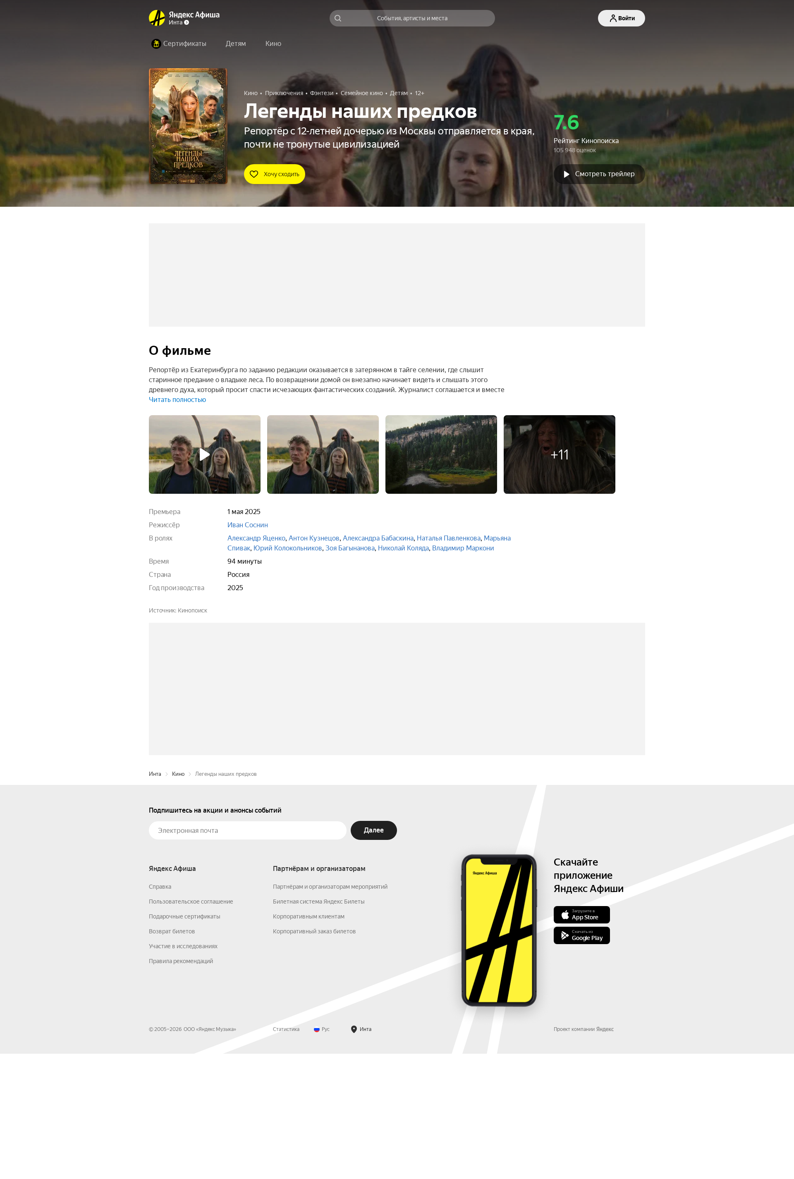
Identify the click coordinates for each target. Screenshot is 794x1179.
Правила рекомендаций (181, 1086)
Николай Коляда (403, 548)
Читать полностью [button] (177, 400)
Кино (178, 899)
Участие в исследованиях (183, 1071)
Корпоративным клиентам (308, 1041)
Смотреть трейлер (605, 174)
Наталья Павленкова (449, 538)
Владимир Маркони (463, 548)
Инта (155, 899)
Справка (160, 1012)
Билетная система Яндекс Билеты (319, 1027)
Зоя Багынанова (350, 548)
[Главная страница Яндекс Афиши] (157, 18)
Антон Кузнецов (314, 538)
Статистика (286, 1154)
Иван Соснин (247, 525)
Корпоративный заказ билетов (314, 1056)
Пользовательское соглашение (191, 1027)
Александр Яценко (256, 538)
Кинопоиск (192, 610)
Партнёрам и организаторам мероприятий (330, 1012)
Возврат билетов (172, 1056)
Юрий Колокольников (288, 548)
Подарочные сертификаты (184, 1041)
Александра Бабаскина (378, 538)
